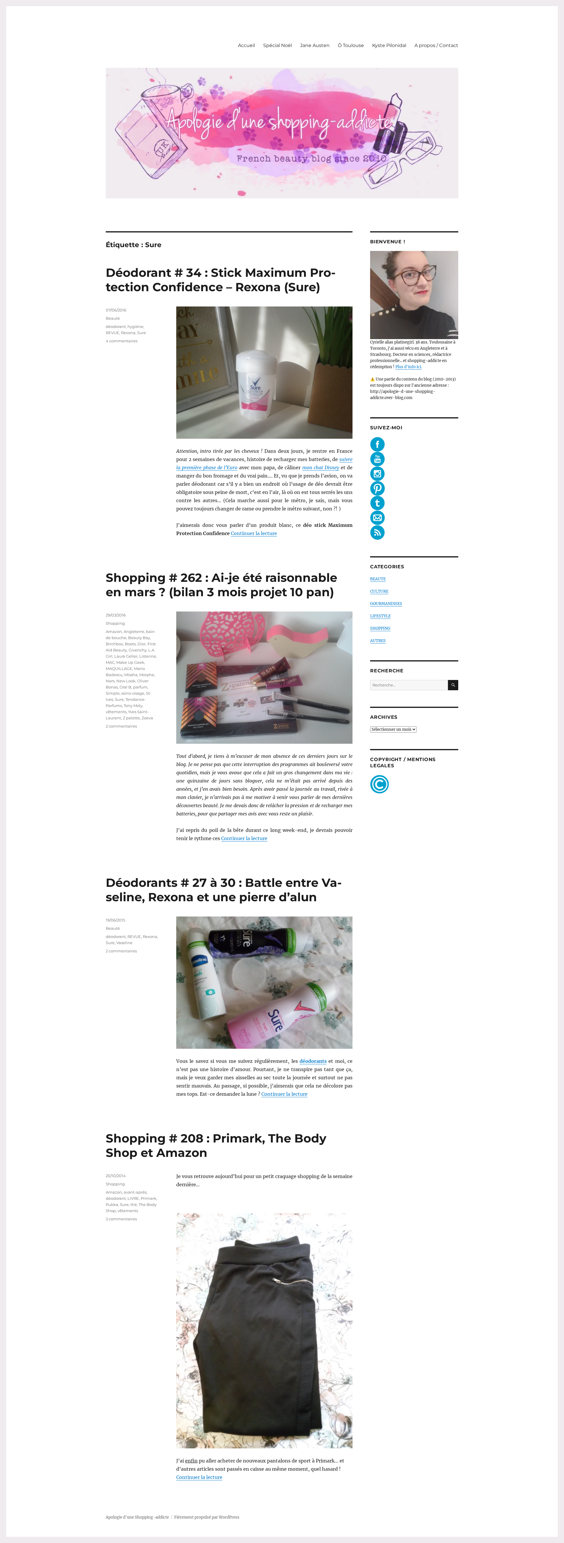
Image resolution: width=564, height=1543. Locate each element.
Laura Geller (125, 656)
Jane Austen (315, 45)
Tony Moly (133, 705)
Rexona (128, 332)
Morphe (146, 674)
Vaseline (124, 942)
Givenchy (138, 650)
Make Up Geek (130, 662)
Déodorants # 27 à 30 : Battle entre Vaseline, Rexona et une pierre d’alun (224, 889)
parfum (140, 687)
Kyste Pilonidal (389, 45)
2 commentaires (121, 726)
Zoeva (147, 718)
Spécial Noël (277, 45)
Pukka (112, 1204)
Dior (141, 643)
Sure (141, 332)
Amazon (114, 631)
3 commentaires (121, 1219)
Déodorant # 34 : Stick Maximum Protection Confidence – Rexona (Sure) (220, 279)
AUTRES (378, 640)
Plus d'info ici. (408, 366)
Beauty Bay (139, 637)
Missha (130, 674)
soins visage (132, 693)
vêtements (116, 711)
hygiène (135, 326)
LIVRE (133, 1198)
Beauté (113, 318)
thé (133, 1204)
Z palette (131, 718)
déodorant (116, 326)
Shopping (115, 623)
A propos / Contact (436, 45)
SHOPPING (380, 628)
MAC (110, 662)
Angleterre (134, 631)
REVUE (112, 332)
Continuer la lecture (254, 533)
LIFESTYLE (380, 616)
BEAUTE (378, 579)
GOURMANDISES (386, 603)
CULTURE (379, 591)
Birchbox (114, 643)
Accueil (246, 45)
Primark (148, 1198)
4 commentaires (121, 341)
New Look (125, 680)
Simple (113, 693)
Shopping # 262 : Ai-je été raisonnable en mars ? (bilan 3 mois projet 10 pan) (221, 584)
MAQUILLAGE (119, 668)
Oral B (125, 687)
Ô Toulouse (351, 45)
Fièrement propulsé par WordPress (206, 1517)
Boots (130, 643)
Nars (110, 680)
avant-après (135, 1192)
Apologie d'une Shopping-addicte (137, 1517)
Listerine (147, 656)
